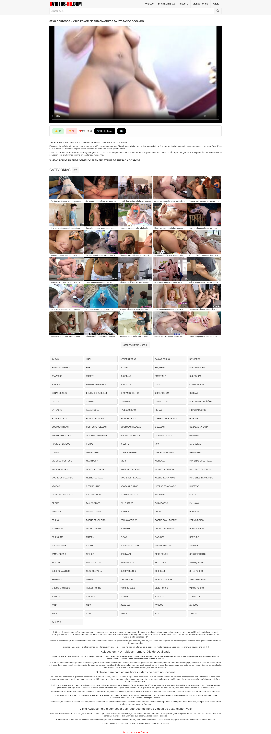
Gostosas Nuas (60, 427)
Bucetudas (195, 376)
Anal (88, 359)
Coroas (193, 393)
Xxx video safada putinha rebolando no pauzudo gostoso (135, 228)
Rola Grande (59, 545)
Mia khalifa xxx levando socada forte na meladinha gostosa (101, 255)
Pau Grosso (161, 503)
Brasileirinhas (166, 4)
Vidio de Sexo (128, 588)
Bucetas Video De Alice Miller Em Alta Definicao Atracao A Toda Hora (169, 255)
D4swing (125, 401)
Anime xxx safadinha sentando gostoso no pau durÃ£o (169, 201)
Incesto (184, 4)
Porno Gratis (93, 528)
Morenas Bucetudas (200, 461)
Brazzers (57, 376)
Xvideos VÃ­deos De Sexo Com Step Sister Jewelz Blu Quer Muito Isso (135, 309)
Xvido (89, 613)
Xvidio (216, 4)
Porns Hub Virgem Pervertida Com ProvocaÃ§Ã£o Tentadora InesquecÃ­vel (101, 282)
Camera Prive (196, 384)
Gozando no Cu (163, 435)
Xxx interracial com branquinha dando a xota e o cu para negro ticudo (66, 201)
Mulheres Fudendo (200, 469)
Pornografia (196, 528)
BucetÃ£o (126, 376)
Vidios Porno (196, 588)
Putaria (90, 537)
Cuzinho (90, 401)
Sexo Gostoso (94, 562)
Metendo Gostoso (62, 461)
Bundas (56, 384)
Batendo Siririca (61, 367)
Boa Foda (126, 367)
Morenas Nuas (59, 469)
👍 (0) (58, 131)
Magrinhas (195, 452)
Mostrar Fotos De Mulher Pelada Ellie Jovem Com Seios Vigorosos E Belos (169, 337)
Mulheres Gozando (62, 478)
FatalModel (92, 410)
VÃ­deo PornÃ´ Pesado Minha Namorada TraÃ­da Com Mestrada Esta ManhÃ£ (101, 337)
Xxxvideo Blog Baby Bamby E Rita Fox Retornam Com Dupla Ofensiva (66, 282)
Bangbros (194, 359)
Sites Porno (196, 571)
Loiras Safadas (129, 452)
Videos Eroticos (61, 588)
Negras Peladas (129, 486)
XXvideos (125, 613)
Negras (56, 486)
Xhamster (194, 596)
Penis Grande (93, 512)
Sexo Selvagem (94, 571)
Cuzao (55, 401)
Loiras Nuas (92, 452)
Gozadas (160, 427)
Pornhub (194, 512)
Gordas (193, 418)
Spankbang (58, 579)
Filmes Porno (128, 418)
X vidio (124, 596)
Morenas (160, 461)
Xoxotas (125, 605)
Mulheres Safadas (165, 478)
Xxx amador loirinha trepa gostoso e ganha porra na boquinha (101, 201)
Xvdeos (159, 605)
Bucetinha (160, 376)
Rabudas (159, 537)
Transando (127, 579)
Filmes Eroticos (95, 418)
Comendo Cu (162, 393)
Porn (158, 512)
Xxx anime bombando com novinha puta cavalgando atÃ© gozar (204, 228)
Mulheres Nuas (94, 478)
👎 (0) (72, 131)
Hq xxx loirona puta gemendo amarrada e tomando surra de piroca (101, 228)
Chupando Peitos (130, 393)
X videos (90, 596)
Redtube (194, 537)
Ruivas (89, 545)
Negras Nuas (93, 486)
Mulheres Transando (201, 478)
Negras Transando (165, 486)
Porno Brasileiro (96, 520)
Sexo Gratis (127, 562)
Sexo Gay (57, 562)
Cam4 (157, 384)
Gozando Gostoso (96, 435)
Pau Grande (127, 503)
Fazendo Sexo (128, 410)
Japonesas (195, 444)
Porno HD (126, 528)
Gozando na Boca (130, 435)
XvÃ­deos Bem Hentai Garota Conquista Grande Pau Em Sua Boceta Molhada (204, 282)
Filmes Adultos (197, 410)
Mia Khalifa (92, 461)
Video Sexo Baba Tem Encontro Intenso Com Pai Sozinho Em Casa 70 (66, 337)
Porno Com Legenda (166, 520)
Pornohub (57, 537)
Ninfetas (194, 486)
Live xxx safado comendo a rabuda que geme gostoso (66, 228)
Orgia (192, 495)
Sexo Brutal (162, 554)
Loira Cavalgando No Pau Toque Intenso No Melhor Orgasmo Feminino (204, 337)
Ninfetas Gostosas (62, 495)
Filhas (158, 410)
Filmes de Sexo (60, 418)
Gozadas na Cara (198, 427)
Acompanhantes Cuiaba (135, 732)
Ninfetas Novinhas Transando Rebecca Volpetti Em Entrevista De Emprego (169, 282)
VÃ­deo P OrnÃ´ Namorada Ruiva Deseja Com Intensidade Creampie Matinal (204, 255)
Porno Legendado (165, 528)
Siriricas (160, 571)
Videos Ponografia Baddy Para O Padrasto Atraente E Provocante (169, 309)
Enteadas (57, 410)
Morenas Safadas (130, 469)
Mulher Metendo (164, 469)
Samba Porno (59, 554)
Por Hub (125, 512)
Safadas (193, 545)
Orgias (55, 503)
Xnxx (88, 605)
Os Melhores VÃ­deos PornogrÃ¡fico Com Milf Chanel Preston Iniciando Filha (204, 309)
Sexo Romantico (61, 571)
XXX (75, 170)
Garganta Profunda (166, 418)
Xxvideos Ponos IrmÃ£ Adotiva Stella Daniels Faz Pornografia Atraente (135, 337)
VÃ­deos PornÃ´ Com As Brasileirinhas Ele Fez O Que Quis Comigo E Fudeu (135, 282)
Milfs (123, 461)
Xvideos (149, 4)
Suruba (90, 579)
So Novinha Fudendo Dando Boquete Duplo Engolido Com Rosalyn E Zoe (66, 309)
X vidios (159, 596)
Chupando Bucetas (96, 393)
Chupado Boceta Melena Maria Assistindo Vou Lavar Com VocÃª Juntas (135, 255)
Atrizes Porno (128, 359)
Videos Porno (200, 4)
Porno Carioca (129, 520)
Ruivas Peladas (163, 545)
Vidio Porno (161, 588)
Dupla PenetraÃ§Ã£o (200, 401)
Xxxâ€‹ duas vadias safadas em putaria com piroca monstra (135, 201)
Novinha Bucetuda (131, 495)
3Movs (55, 359)
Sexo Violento (128, 571)
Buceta (90, 376)
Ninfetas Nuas (94, 495)
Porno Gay (57, 528)
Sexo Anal (126, 554)
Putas (124, 537)
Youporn (57, 622)
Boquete (160, 367)
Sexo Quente (196, 562)
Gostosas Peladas (96, 427)
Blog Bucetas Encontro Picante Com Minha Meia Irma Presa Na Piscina (101, 309)
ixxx (157, 444)
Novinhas (160, 495)
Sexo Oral (160, 562)
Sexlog (90, 554)
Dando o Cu (161, 401)
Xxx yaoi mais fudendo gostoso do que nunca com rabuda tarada (204, 201)
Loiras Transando (165, 452)
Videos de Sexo (197, 579)
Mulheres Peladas (131, 478)
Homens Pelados (61, 444)
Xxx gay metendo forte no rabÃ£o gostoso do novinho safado (66, 255)
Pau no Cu (194, 503)
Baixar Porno (162, 359)
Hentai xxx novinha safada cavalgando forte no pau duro (169, 228)
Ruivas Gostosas (130, 545)
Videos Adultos (163, 579)
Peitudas (56, 512)
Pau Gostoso (93, 503)
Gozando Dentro (61, 435)
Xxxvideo (194, 613)
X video (56, 596)
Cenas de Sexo (59, 393)
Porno (55, 520)
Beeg (88, 367)
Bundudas (126, 384)
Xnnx (54, 605)
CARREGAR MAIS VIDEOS (135, 345)
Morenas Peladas (95, 469)
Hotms (89, 444)
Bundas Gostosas (96, 384)
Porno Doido (196, 520)
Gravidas (194, 435)
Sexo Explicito (197, 554)
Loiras (55, 452)
